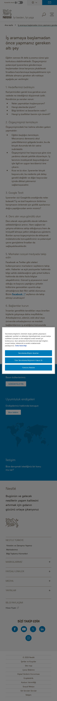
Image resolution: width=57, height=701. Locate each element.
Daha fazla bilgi (21, 346)
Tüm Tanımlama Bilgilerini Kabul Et (28, 360)
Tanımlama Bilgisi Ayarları (28, 353)
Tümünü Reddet (28, 367)
